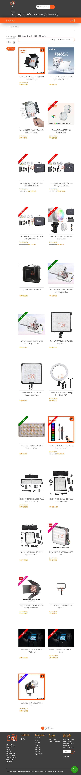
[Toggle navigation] (72, 20)
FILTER (10, 49)
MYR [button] (40, 14)
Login (35, 14)
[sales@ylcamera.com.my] (19, 14)
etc (55, 771)
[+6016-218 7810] (14, 14)
